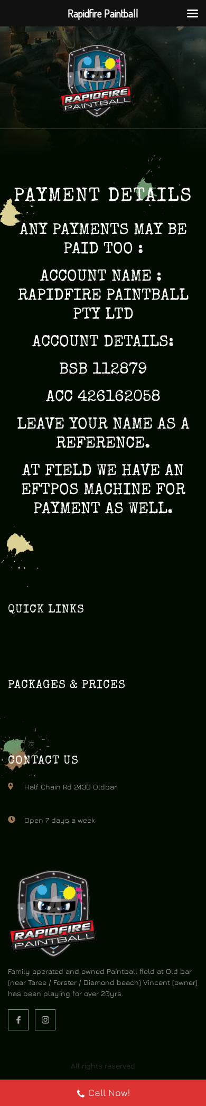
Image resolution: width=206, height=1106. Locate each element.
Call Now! (109, 1092)
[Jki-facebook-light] (18, 1019)
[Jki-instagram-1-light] (45, 1019)
